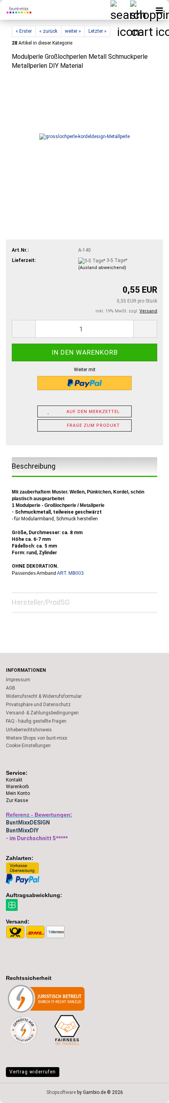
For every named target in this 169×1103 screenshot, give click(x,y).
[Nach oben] (147, 1091)
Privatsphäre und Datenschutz (38, 704)
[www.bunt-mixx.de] (15, 10)
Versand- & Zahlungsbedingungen (42, 713)
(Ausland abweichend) (102, 267)
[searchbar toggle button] (120, 10)
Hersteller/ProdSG (41, 602)
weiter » (73, 31)
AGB (10, 688)
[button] (23, 329)
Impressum (18, 679)
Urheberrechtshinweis (29, 730)
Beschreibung (33, 466)
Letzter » (97, 31)
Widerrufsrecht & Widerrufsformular (44, 696)
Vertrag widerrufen (32, 1072)
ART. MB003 (70, 573)
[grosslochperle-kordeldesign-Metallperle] (84, 136)
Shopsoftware (61, 1092)
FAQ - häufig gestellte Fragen (36, 721)
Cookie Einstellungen (28, 745)
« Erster (24, 31)
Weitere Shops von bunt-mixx (36, 738)
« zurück (48, 31)
